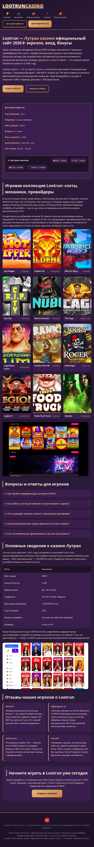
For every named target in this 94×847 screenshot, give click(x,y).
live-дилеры (18, 15)
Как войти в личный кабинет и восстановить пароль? (38, 503)
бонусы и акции (60, 15)
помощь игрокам (33, 15)
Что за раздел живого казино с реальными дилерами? (38, 513)
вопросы (47, 15)
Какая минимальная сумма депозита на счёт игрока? (38, 523)
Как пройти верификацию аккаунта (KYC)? (31, 493)
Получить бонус (37, 88)
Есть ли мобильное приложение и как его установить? (38, 533)
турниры (7, 15)
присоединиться (40, 23)
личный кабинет (15, 23)
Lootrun (23, 6)
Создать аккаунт (47, 793)
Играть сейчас (13, 88)
